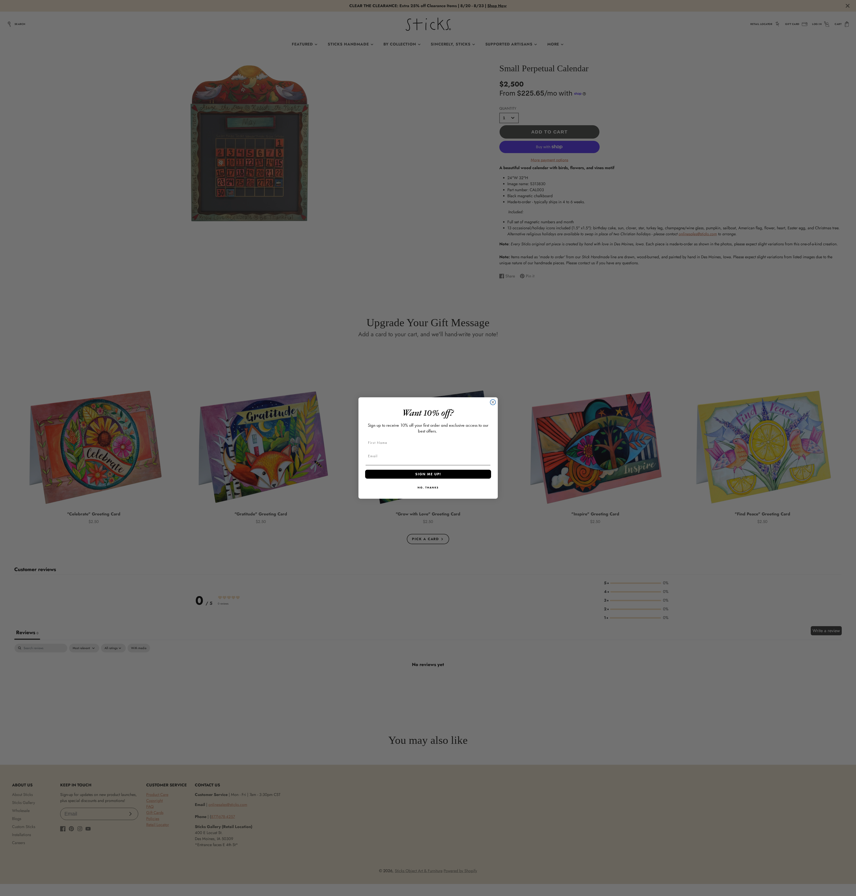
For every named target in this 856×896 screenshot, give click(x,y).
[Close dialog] (493, 402)
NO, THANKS (428, 487)
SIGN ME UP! (428, 474)
